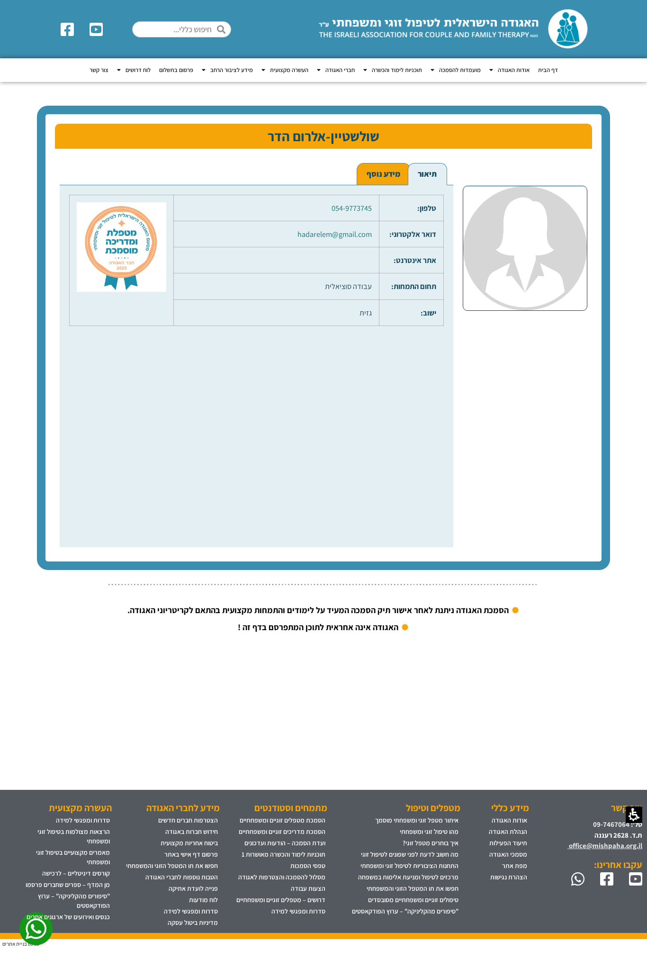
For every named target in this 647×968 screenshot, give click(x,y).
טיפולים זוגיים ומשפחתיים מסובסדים (413, 900)
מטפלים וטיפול (433, 808)
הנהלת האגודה (508, 831)
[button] (224, 29)
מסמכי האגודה (508, 854)
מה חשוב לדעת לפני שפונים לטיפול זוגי (409, 854)
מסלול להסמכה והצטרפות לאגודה (281, 877)
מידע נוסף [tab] (383, 174)
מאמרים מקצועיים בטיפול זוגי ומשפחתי (73, 857)
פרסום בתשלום (176, 70)
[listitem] (525, 355)
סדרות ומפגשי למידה (298, 911)
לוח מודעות (203, 900)
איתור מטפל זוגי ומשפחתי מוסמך (416, 820)
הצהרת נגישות (508, 877)
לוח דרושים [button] (138, 70)
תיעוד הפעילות (508, 843)
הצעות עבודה (308, 888)
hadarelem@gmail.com (334, 234)
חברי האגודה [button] (340, 70)
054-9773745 (352, 208)
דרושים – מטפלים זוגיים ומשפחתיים (280, 900)
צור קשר (99, 70)
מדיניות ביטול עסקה (193, 922)
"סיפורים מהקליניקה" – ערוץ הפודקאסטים (405, 911)
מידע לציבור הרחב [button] (231, 70)
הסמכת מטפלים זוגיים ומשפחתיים (282, 820)
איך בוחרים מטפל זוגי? (430, 843)
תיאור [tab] (427, 174)
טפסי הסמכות (307, 865)
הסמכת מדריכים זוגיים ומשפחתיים (282, 831)
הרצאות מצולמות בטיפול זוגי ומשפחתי (73, 836)
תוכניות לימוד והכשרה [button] (397, 70)
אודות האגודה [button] (514, 70)
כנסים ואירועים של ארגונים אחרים (68, 917)
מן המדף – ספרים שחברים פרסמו (68, 884)
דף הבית (548, 70)
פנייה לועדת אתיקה (193, 888)
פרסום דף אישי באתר (191, 854)
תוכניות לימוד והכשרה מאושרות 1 (283, 854)
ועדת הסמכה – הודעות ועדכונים (284, 843)
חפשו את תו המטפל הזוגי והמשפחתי (412, 888)
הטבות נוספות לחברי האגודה (181, 877)
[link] (97, 29)
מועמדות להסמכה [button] (460, 70)
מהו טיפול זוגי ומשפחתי (429, 831)
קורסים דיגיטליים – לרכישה (76, 873)
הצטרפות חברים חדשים (188, 820)
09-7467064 (611, 824)
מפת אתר (514, 865)
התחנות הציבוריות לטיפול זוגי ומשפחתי (409, 865)
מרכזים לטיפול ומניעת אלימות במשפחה (408, 877)
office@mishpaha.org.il (604, 845)
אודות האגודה (509, 820)
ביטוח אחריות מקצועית (189, 843)
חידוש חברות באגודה (191, 831)
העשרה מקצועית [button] (289, 70)
